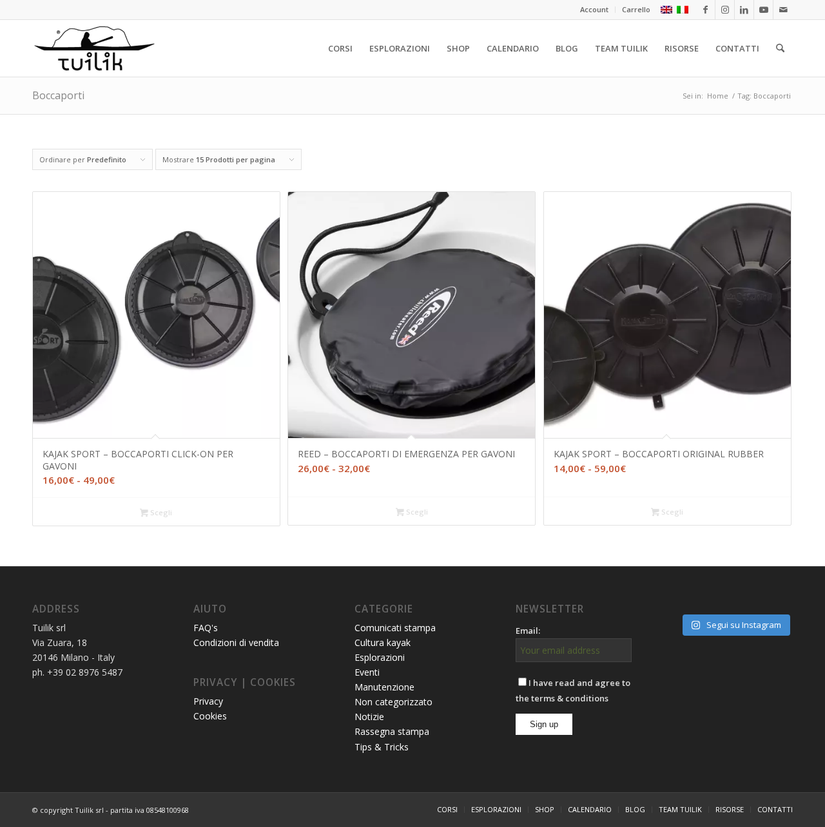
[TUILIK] (94, 48)
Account (594, 9)
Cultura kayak (382, 642)
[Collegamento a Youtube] (763, 9)
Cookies (210, 716)
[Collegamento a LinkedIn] (744, 9)
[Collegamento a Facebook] (705, 9)
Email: (528, 630)
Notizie (369, 716)
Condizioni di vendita (236, 642)
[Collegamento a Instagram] (724, 9)
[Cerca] (780, 48)
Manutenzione (384, 687)
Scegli (160, 512)
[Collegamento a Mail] (783, 9)
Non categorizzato (393, 702)
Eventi (367, 672)
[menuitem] (595, 9)
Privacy (208, 701)
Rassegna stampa (391, 731)
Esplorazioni (379, 657)
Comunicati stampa (395, 628)
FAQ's (205, 628)
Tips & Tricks (381, 747)
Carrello (636, 9)
